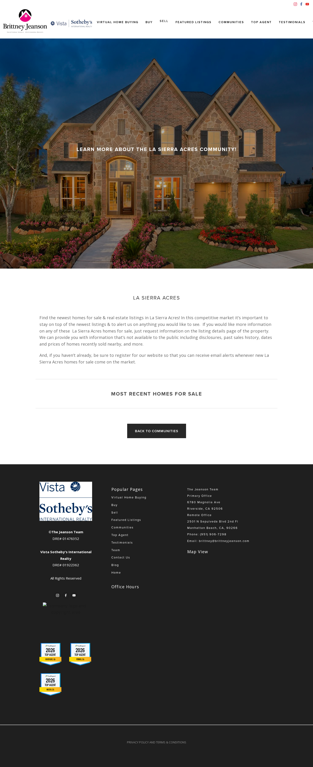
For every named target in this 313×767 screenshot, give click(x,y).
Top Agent (261, 22)
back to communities (156, 431)
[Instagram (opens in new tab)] (295, 4)
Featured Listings (193, 22)
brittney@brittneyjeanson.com (224, 541)
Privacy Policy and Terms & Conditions (156, 742)
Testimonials (292, 22)
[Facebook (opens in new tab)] (301, 4)
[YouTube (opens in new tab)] (307, 4)
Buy (149, 22)
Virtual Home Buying (117, 22)
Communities (231, 22)
